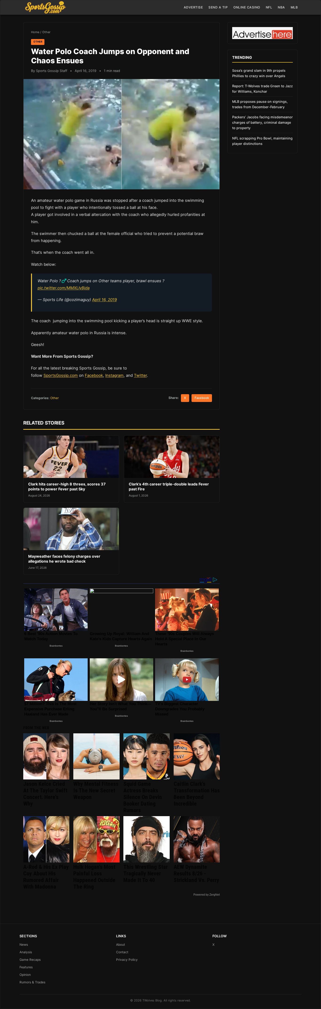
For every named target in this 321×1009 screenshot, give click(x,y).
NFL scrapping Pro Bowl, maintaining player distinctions (262, 141)
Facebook (94, 375)
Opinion (25, 975)
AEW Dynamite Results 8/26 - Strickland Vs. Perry (196, 873)
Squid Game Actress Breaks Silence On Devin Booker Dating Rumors (142, 797)
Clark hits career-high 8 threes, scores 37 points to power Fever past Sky (67, 487)
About (120, 944)
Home (35, 32)
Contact (122, 952)
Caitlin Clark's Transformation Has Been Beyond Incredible (197, 794)
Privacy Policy (127, 959)
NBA (281, 7)
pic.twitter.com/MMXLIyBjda (64, 288)
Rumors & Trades (32, 982)
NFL (269, 7)
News (24, 944)
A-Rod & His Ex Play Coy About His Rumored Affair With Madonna (46, 877)
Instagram (114, 375)
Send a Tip (218, 7)
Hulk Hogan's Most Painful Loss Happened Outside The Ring (94, 877)
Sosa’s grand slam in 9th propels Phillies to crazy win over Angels (259, 73)
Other (46, 32)
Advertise (193, 7)
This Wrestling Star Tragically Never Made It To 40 (145, 873)
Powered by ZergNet (206, 894)
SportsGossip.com (60, 375)
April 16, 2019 (104, 299)
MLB (294, 7)
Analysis (26, 952)
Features (26, 967)
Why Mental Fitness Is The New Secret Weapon (95, 790)
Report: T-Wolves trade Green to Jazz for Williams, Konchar (262, 88)
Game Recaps (30, 959)
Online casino (246, 7)
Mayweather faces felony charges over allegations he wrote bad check (64, 559)
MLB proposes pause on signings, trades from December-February (260, 104)
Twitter (140, 375)
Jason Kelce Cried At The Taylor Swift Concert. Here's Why (45, 794)
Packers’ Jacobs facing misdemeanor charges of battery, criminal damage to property (262, 122)
